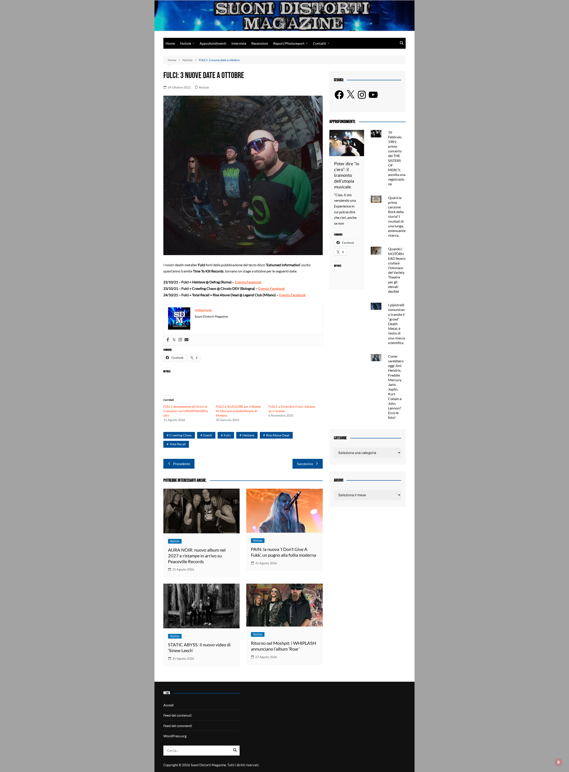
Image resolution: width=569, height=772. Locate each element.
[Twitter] (174, 340)
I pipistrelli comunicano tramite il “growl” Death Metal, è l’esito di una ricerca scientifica (396, 324)
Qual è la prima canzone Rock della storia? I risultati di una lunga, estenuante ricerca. (396, 217)
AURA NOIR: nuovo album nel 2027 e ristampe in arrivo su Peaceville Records (197, 555)
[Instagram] (180, 340)
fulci (227, 435)
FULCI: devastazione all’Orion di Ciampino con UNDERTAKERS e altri (185, 411)
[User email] (186, 340)
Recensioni (259, 43)
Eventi (207, 435)
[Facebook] (168, 340)
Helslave (248, 435)
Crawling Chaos (181, 435)
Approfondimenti (213, 43)
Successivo (305, 464)
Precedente (181, 464)
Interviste (238, 43)
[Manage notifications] (558, 762)
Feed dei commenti (177, 726)
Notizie (185, 43)
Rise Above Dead (277, 435)
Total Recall (178, 444)
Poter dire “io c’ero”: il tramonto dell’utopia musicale (346, 175)
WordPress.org (174, 736)
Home (170, 43)
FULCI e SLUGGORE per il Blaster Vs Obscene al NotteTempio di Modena (238, 411)
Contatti (319, 43)
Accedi (168, 705)
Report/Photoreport (289, 43)
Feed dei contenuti (177, 715)
